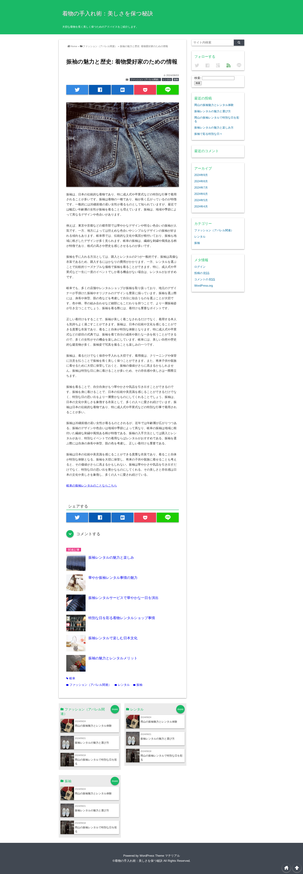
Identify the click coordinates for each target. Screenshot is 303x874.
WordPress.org (203, 285)
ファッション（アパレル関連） (145, 79)
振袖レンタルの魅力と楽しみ (111, 557)
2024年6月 (201, 193)
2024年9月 (201, 174)
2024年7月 (201, 187)
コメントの (204, 279)
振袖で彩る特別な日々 (208, 133)
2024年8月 (201, 181)
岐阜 (70, 678)
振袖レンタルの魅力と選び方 (92, 742)
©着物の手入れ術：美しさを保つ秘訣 (138, 860)
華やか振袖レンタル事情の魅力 (112, 578)
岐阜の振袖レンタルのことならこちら (91, 485)
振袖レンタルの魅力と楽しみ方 (214, 127)
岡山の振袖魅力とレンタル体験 (93, 725)
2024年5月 (201, 200)
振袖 (176, 79)
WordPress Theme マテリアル (160, 855)
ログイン (200, 266)
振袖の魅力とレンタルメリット (112, 658)
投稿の (201, 273)
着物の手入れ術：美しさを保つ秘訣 (107, 13)
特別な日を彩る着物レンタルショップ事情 (121, 618)
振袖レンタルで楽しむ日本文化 (112, 638)
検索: (197, 78)
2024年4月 (201, 206)
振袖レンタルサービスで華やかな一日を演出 (123, 598)
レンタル (167, 79)
